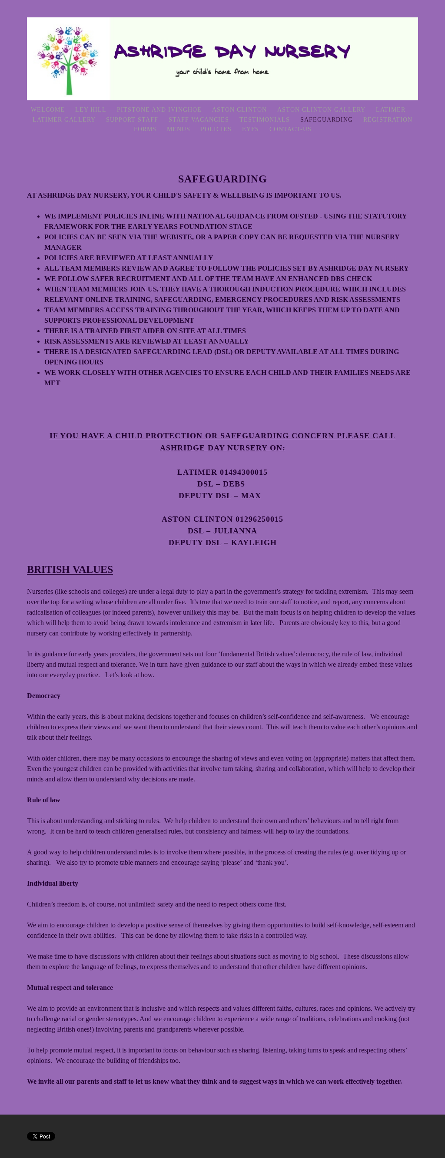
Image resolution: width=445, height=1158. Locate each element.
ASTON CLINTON (239, 109)
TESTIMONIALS (264, 119)
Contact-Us (290, 129)
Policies (216, 129)
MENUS (178, 129)
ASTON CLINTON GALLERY (321, 109)
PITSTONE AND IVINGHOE (159, 109)
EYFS (250, 129)
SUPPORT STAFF (132, 119)
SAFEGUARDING (326, 119)
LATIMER (390, 109)
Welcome (48, 109)
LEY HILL (91, 109)
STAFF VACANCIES (199, 119)
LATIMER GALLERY (64, 119)
